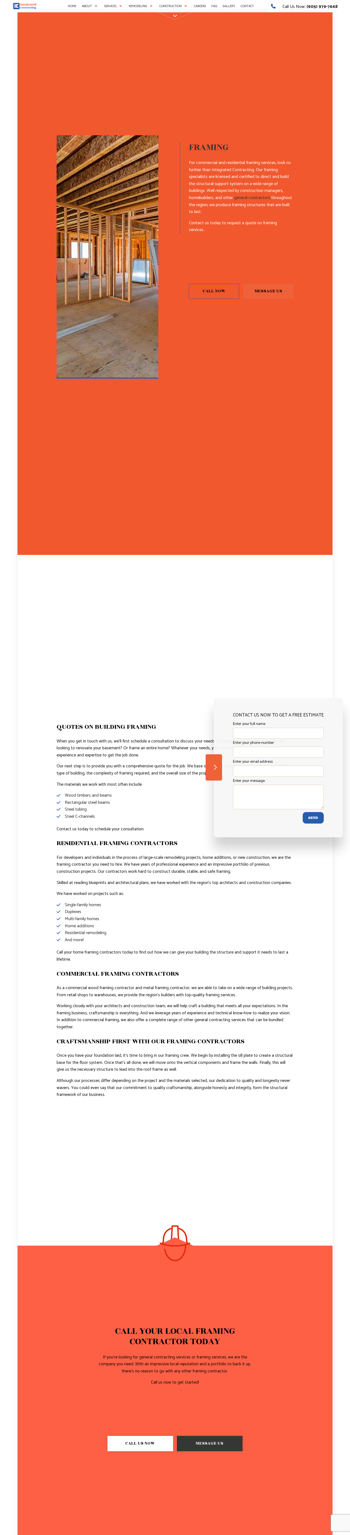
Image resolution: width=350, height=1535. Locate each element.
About (87, 6)
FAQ (214, 6)
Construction (170, 6)
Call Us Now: (309, 6)
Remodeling (138, 6)
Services (110, 6)
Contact (247, 6)
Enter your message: (249, 781)
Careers (200, 6)
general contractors (252, 197)
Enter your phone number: (254, 743)
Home (72, 6)
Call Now (214, 291)
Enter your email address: (253, 762)
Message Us (268, 291)
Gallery (229, 6)
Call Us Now (140, 1443)
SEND (313, 817)
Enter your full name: (249, 724)
